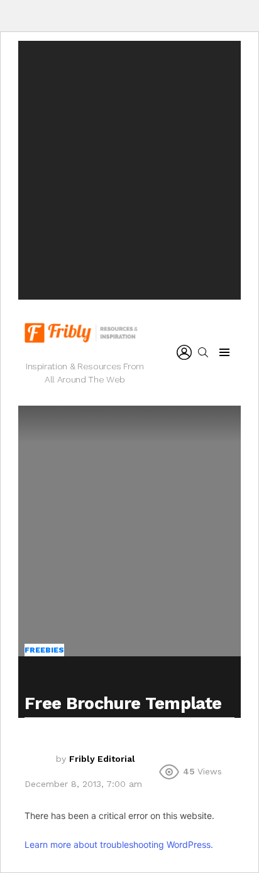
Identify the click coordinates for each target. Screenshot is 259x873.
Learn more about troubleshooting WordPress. (119, 844)
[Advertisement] (129, 170)
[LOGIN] (184, 352)
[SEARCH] (203, 352)
